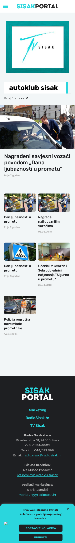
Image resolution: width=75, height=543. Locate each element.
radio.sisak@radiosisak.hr (43, 455)
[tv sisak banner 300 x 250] (37, 46)
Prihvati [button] (40, 537)
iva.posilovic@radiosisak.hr (37, 475)
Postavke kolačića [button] (41, 528)
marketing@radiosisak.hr (37, 495)
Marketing (37, 410)
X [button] (68, 509)
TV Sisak (37, 425)
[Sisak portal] (37, 6)
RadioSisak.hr (37, 418)
